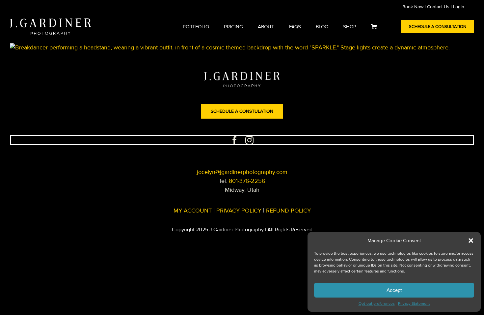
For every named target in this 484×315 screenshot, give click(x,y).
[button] (471, 240)
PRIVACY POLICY (238, 210)
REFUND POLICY (288, 210)
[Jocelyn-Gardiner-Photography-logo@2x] (50, 21)
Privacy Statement (414, 303)
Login (458, 7)
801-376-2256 (247, 181)
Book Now (412, 7)
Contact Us (438, 7)
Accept (394, 290)
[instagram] (249, 140)
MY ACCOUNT (193, 210)
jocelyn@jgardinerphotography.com (242, 172)
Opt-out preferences (377, 303)
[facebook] (234, 140)
